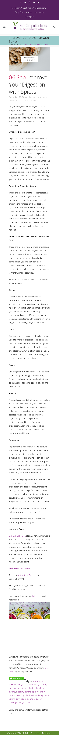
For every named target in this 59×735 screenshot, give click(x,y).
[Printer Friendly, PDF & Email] (16, 678)
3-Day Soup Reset (26, 575)
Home (11, 44)
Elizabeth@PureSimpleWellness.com (29, 7)
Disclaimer (47, 733)
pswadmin (40, 97)
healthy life (22, 695)
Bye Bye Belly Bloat (17, 535)
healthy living (36, 695)
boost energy (40, 681)
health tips (29, 688)
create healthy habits (35, 684)
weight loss (24, 702)
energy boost (16, 688)
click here (35, 596)
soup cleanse (28, 698)
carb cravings (16, 684)
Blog (17, 44)
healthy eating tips (26, 691)
